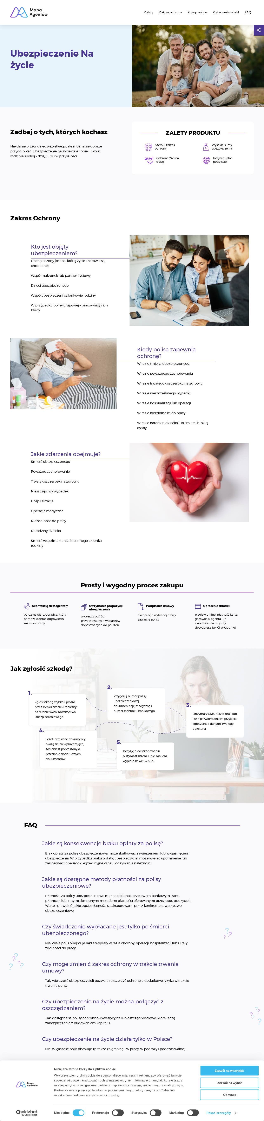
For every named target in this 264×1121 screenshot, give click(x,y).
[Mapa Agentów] (29, 12)
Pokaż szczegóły (218, 1113)
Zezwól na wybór (229, 1083)
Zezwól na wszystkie (229, 1070)
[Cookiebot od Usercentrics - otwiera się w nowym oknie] (27, 1113)
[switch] (118, 1112)
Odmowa (229, 1094)
